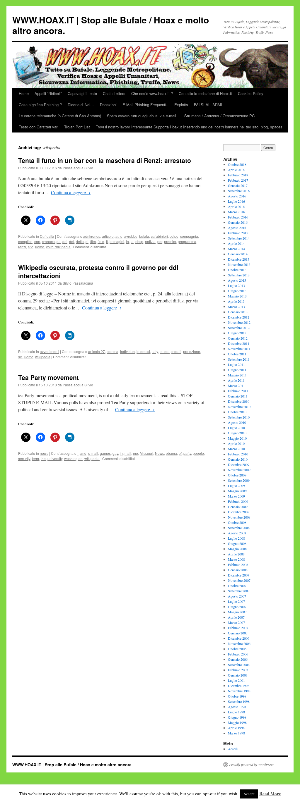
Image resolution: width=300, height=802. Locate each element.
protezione (191, 351)
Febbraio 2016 (238, 217)
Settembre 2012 (239, 327)
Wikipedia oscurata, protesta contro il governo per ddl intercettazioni (98, 271)
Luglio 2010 (236, 427)
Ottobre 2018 (237, 164)
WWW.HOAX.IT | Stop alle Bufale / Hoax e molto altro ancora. (110, 25)
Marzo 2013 (236, 306)
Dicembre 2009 (238, 464)
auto (118, 236)
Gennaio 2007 (238, 633)
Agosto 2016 (237, 196)
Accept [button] (249, 793)
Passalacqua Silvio (78, 167)
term (35, 458)
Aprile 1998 (236, 727)
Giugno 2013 (237, 290)
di (87, 241)
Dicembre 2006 (238, 638)
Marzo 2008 (236, 559)
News (159, 453)
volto (50, 246)
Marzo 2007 (236, 622)
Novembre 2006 (239, 643)
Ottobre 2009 (237, 475)
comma (112, 351)
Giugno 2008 (237, 543)
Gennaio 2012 (238, 338)
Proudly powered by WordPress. (252, 764)
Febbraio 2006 (238, 654)
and (83, 453)
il (107, 241)
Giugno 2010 (237, 433)
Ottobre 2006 (237, 648)
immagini (117, 241)
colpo (174, 236)
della (80, 241)
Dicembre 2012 (238, 317)
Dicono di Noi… (81, 104)
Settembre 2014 (239, 238)
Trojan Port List (77, 127)
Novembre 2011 (239, 348)
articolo (108, 236)
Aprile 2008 (236, 554)
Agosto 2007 (237, 596)
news (44, 453)
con (37, 241)
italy (155, 351)
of (180, 453)
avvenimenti (49, 351)
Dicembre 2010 (238, 401)
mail (128, 453)
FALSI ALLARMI (208, 104)
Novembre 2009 (239, 469)
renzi (22, 246)
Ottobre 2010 (237, 411)
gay (115, 453)
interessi (143, 351)
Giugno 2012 (237, 333)
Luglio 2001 (236, 680)
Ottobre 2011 (237, 354)
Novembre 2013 (239, 264)
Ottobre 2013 (237, 269)
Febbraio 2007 (238, 627)
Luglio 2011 (236, 364)
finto (101, 241)
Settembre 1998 (239, 701)
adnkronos (91, 236)
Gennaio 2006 (238, 659)
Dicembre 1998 (238, 685)
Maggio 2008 (237, 548)
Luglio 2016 (236, 201)
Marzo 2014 (236, 248)
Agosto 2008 (237, 533)
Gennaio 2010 (238, 459)
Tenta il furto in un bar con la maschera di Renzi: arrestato (104, 160)
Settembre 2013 (239, 275)
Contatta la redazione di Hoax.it (205, 93)
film (93, 241)
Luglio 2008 (236, 538)
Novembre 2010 (239, 406)
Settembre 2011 (239, 359)
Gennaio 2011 (238, 396)
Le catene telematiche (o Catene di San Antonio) (60, 115)
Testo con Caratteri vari (38, 127)
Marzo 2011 (236, 385)
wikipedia (63, 246)
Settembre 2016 (239, 190)
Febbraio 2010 (238, 454)
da (59, 241)
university (54, 458)
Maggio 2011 (237, 375)
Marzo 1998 (236, 733)
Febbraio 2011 (238, 390)
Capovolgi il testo (82, 93)
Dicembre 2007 (238, 575)
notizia (150, 241)
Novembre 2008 (239, 517)
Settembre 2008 (239, 527)
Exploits (181, 104)
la (132, 241)
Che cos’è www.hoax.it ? (152, 93)
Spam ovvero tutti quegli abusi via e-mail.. (142, 115)
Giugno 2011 (237, 369)
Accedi (233, 748)
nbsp (139, 241)
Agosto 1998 (237, 706)
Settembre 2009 (239, 480)
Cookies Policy (250, 93)
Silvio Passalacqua (78, 282)
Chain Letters (114, 93)
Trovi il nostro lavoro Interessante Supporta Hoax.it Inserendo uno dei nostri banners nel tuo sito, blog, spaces (189, 127)
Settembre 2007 (239, 590)
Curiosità (47, 236)
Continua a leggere (71, 192)
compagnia (189, 236)
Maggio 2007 (237, 612)
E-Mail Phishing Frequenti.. (145, 104)
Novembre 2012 (239, 322)
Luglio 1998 (236, 712)
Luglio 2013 (236, 285)
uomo (39, 246)
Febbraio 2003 (238, 669)
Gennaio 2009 (238, 506)
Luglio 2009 (236, 485)
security (24, 458)
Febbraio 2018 (238, 175)
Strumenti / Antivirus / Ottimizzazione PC (219, 115)
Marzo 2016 (236, 211)
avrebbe (130, 236)
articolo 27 (96, 351)
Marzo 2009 (236, 496)
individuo (127, 351)
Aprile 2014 (236, 243)
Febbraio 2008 (238, 564)
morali (176, 351)
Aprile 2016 (236, 206)
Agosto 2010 (237, 422)
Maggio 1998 (237, 722)
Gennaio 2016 (238, 222)
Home (24, 93)
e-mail (93, 453)
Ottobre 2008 (237, 522)
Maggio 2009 (237, 490)
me (135, 453)
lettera (165, 351)
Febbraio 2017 (238, 180)
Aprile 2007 (236, 617)
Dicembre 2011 (238, 343)
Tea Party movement (48, 377)
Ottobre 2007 (237, 585)
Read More (270, 793)
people (198, 453)
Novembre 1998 (239, 691)
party (187, 453)
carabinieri (159, 236)
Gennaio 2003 (238, 675)
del (71, 241)
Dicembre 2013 (238, 259)
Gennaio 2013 (238, 311)
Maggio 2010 (237, 438)
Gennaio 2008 (238, 569)
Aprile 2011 (236, 380)
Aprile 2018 (236, 169)
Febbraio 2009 (238, 501)
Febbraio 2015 (238, 232)
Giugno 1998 (237, 717)
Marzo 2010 (236, 448)
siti (20, 356)
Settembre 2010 (239, 417)
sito (30, 246)
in (127, 241)
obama (171, 453)
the (43, 458)
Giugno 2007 (237, 606)
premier (170, 241)
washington (73, 458)
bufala (144, 236)
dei (64, 241)
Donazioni (108, 104)
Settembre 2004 (239, 664)
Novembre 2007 (239, 580)
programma (187, 241)
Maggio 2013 (237, 296)
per (159, 241)
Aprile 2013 (236, 301)
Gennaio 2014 (238, 254)
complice (25, 241)
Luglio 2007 (236, 601)
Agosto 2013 (237, 280)
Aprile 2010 (236, 443)
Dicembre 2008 (238, 512)
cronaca (48, 241)
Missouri (146, 453)
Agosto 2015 (237, 227)
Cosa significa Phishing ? (40, 104)
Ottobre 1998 (237, 696)
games (105, 453)
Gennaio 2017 (238, 185)
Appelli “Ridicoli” (48, 93)
